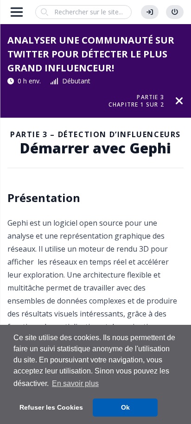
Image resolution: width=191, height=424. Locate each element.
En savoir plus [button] (75, 383)
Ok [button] (125, 407)
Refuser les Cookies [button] (51, 407)
